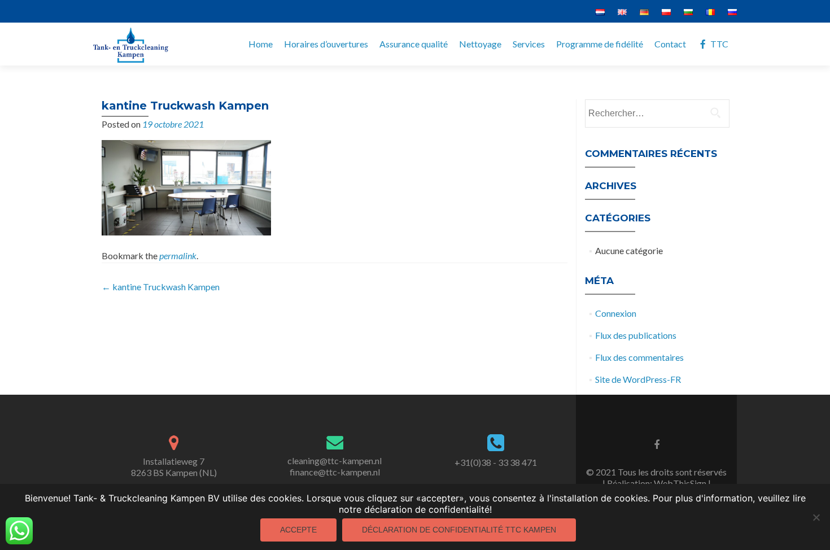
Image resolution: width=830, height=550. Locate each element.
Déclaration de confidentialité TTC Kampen (459, 529)
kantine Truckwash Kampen (161, 286)
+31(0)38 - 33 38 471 (496, 462)
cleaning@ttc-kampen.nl (334, 460)
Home (260, 43)
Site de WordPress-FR (638, 379)
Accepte (298, 529)
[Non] (816, 517)
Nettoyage (480, 43)
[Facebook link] (656, 444)
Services (529, 43)
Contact (670, 43)
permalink (177, 255)
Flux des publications (635, 335)
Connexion (615, 313)
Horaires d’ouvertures (326, 43)
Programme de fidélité (599, 43)
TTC (719, 43)
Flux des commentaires (639, 357)
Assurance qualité (413, 43)
